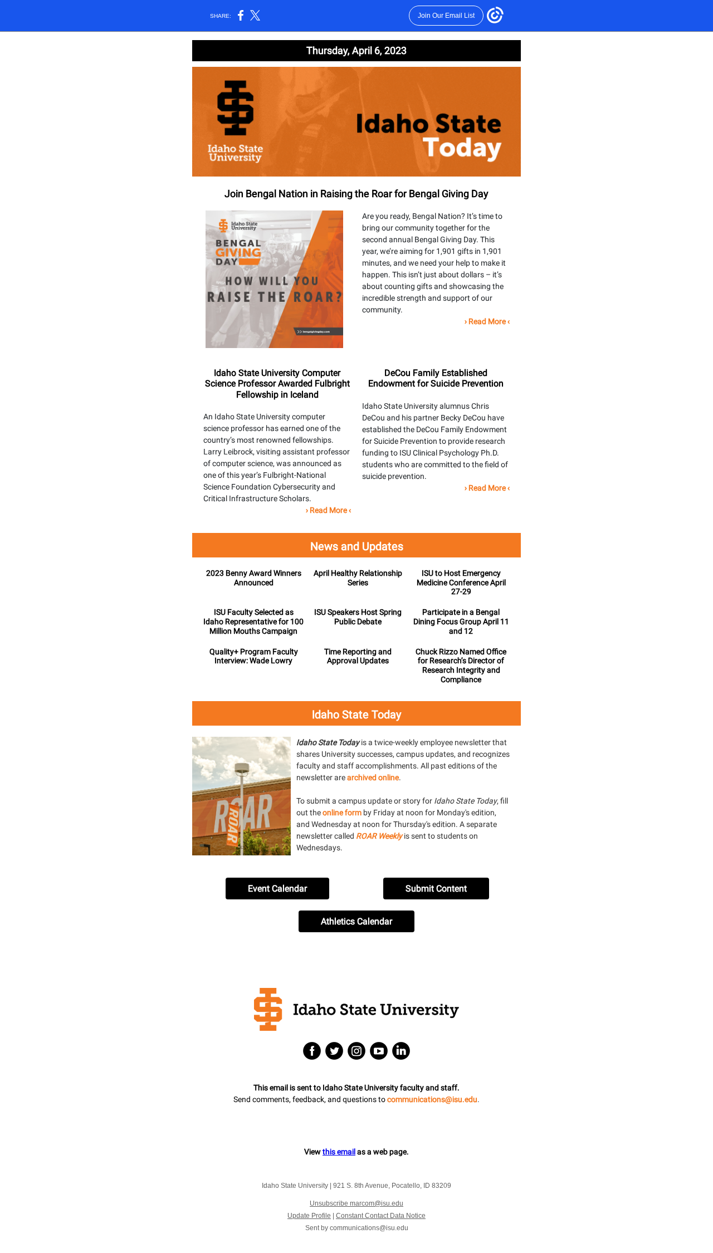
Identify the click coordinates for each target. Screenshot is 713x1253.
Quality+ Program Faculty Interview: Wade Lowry (253, 656)
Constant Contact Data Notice (381, 1216)
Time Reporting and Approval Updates (358, 656)
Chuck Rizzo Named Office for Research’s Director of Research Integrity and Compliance (461, 665)
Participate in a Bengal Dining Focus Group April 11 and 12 (461, 621)
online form (342, 812)
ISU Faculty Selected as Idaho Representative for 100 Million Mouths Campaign (253, 621)
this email (339, 1151)
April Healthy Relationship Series (358, 578)
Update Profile (309, 1216)
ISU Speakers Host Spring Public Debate (358, 617)
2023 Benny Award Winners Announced (253, 578)
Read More (487, 321)
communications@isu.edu (432, 1099)
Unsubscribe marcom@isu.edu (356, 1203)
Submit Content (436, 888)
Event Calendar (277, 888)
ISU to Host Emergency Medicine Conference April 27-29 (461, 582)
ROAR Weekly (379, 835)
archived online (373, 777)
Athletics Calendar (356, 921)
